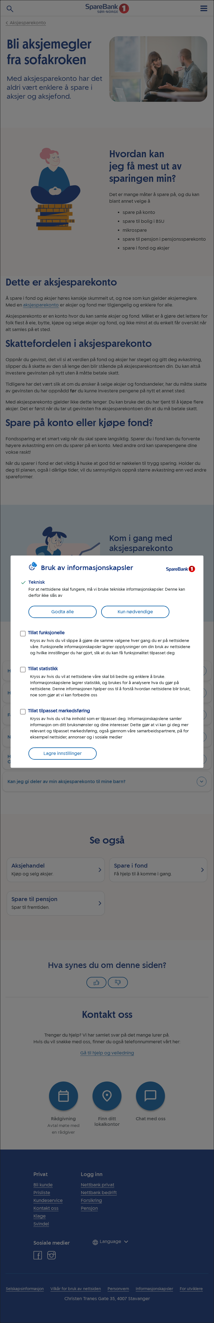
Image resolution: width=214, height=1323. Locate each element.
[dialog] (107, 661)
